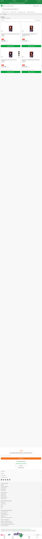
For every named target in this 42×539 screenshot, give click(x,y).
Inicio (1, 14)
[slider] (21, 2)
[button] (37, 3)
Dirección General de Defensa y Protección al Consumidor (22, 529)
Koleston (5, 14)
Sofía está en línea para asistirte (21, 463)
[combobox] (21, 9)
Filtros (3, 20)
